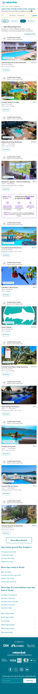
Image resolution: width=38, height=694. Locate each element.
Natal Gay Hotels (6, 572)
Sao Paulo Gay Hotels (7, 558)
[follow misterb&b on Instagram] (21, 669)
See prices (6, 70)
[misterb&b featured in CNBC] (17, 645)
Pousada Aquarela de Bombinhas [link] (12, 526)
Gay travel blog (7, 632)
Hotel (4, 21)
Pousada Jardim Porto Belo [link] (10, 102)
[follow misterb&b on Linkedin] (27, 669)
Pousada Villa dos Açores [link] (9, 486)
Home (2, 6)
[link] (33, 58)
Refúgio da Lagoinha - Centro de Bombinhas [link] (15, 182)
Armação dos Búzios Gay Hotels (11, 575)
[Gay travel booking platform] (19, 652)
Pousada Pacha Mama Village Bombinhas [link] (14, 367)
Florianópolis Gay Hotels (8, 552)
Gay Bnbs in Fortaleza (8, 605)
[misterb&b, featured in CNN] (6, 645)
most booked (32, 21)
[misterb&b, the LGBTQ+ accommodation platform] (9, 2)
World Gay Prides (7, 628)
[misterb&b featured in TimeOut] (31, 645)
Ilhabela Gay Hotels (7, 562)
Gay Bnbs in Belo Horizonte (9, 601)
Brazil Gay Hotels (7, 617)
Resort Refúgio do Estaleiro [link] (10, 407)
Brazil (6, 6)
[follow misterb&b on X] (16, 669)
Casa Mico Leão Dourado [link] (9, 287)
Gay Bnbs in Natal (6, 608)
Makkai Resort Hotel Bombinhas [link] (11, 142)
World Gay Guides (8, 625)
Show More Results (19, 540)
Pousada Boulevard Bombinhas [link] (11, 248)
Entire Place (14, 21)
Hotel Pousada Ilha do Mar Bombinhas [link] (13, 63)
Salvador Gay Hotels (7, 578)
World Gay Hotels (7, 613)
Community (5, 621)
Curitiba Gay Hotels (7, 555)
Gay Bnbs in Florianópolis (9, 595)
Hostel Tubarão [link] (6, 327)
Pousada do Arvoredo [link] (8, 446)
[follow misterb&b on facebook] (10, 669)
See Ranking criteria (29, 34)
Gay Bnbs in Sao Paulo (8, 598)
